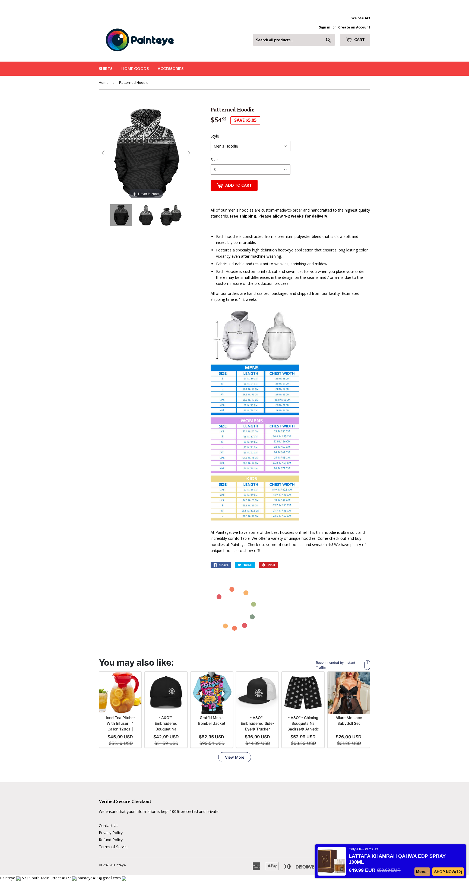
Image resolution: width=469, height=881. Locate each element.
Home (104, 82)
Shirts (105, 68)
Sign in (324, 27)
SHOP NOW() (448, 872)
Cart (359, 39)
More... (422, 871)
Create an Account (354, 27)
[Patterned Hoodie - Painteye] (121, 215)
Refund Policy (111, 839)
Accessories (170, 68)
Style (215, 136)
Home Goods (135, 68)
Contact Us (108, 825)
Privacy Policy (111, 832)
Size (214, 159)
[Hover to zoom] (146, 152)
